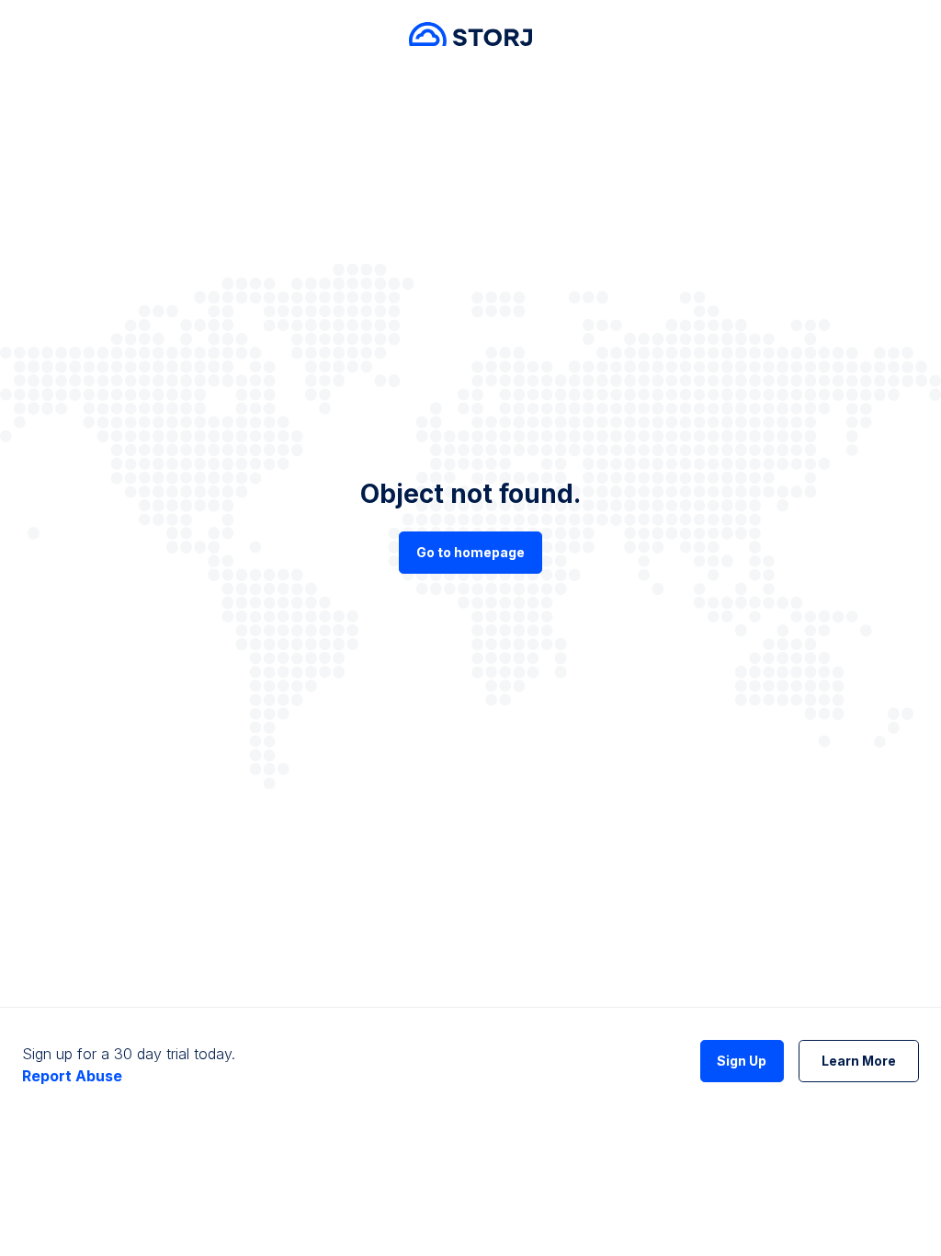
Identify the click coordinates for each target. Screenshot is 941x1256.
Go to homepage (470, 552)
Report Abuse (72, 1076)
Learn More (859, 1060)
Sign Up (741, 1060)
